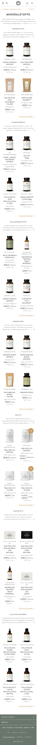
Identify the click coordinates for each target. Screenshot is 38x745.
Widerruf (14, 732)
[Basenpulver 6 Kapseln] (10, 342)
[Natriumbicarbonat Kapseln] (27, 342)
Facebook (10, 727)
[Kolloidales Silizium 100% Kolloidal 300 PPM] (10, 674)
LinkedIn (27, 727)
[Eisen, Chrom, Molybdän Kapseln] (10, 143)
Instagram (19, 727)
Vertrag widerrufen (9, 737)
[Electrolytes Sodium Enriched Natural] (27, 532)
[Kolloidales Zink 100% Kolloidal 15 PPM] (10, 184)
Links (32, 727)
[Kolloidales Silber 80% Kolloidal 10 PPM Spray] (10, 635)
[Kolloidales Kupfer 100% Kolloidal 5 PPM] (27, 674)
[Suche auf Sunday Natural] (6, 3)
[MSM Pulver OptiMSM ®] (27, 85)
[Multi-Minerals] (10, 242)
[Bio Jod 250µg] (27, 143)
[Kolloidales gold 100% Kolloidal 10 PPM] (27, 635)
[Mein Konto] (27, 3)
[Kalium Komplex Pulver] (10, 85)
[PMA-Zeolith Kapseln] (10, 436)
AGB (9, 732)
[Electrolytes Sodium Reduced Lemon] (27, 573)
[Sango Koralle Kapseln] (10, 49)
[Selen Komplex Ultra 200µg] (27, 184)
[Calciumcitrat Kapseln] (27, 49)
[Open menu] (3, 3)
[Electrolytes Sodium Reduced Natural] (10, 532)
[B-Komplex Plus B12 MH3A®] (27, 286)
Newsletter (28, 737)
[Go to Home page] (18, 3)
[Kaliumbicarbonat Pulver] (10, 379)
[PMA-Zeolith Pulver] (10, 473)
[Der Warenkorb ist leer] (32, 3)
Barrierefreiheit (18, 741)
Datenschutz (23, 732)
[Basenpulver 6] (27, 379)
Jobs (4, 727)
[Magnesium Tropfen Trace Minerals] (27, 242)
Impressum (20, 737)
